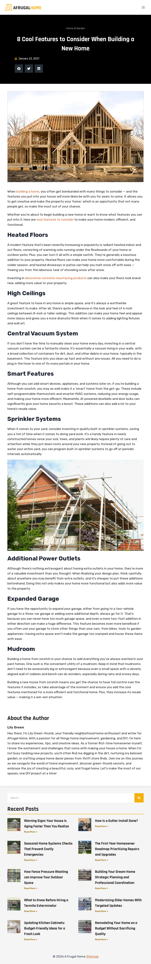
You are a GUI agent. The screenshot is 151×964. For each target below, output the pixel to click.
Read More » (30, 832)
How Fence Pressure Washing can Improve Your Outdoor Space (46, 877)
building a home (27, 191)
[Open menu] (143, 7)
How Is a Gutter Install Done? (116, 820)
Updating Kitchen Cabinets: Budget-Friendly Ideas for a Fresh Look (44, 928)
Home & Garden (75, 28)
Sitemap (92, 956)
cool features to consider (55, 219)
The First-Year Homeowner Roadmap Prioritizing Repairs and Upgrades (117, 849)
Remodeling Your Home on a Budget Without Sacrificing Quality (116, 928)
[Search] (139, 797)
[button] (19, 68)
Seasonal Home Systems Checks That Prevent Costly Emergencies (48, 849)
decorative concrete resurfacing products (56, 278)
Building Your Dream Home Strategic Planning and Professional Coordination (115, 877)
